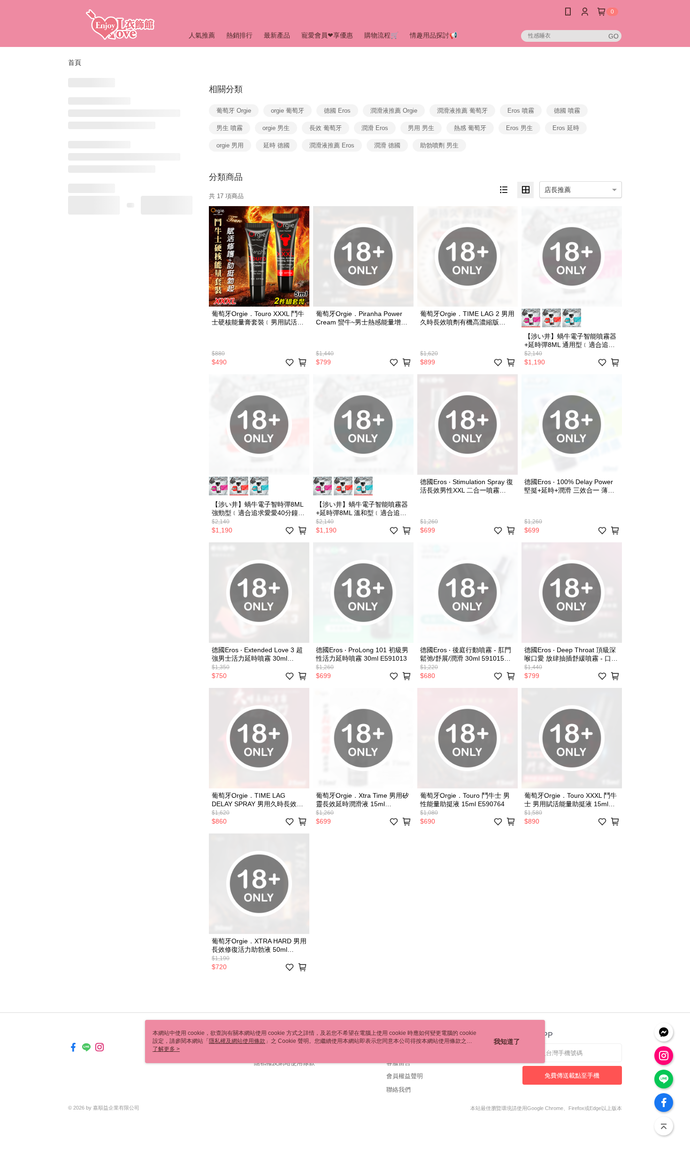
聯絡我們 (398, 1089)
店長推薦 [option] (557, 189)
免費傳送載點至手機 (571, 1075)
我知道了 (507, 1041)
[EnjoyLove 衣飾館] (120, 24)
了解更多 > (166, 1049)
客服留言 (398, 1062)
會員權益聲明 (404, 1076)
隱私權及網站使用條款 (284, 1062)
